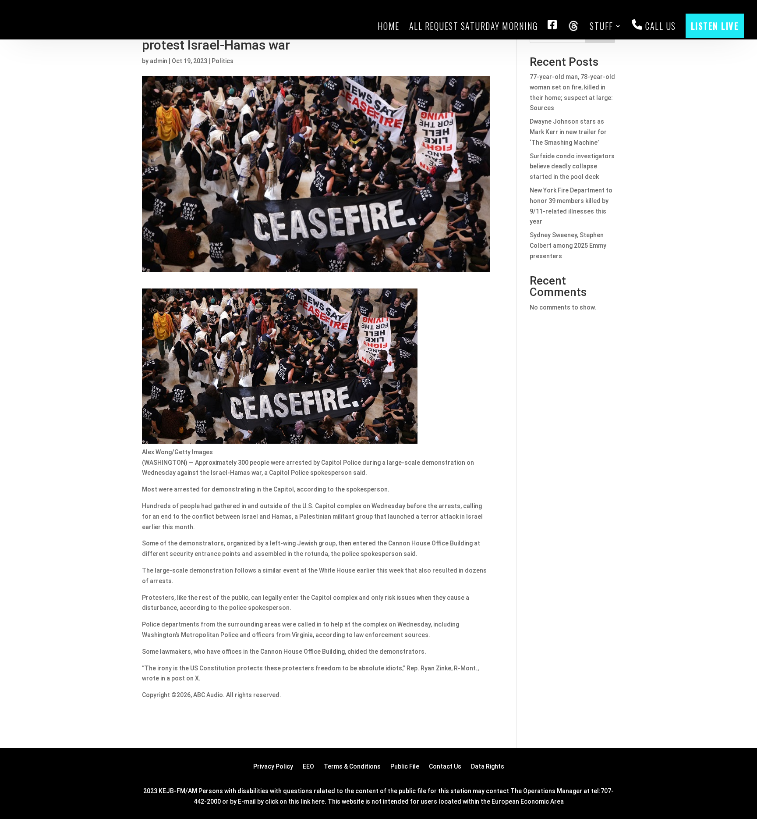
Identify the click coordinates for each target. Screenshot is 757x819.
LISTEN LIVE (715, 25)
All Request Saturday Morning (473, 25)
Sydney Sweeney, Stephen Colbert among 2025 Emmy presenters (568, 245)
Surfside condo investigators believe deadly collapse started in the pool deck (572, 167)
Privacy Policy (273, 766)
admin (158, 60)
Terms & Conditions (352, 766)
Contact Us (445, 766)
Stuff (601, 25)
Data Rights (487, 766)
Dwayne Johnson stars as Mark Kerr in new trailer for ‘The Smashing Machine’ (568, 132)
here (318, 801)
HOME (389, 25)
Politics (222, 60)
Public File (404, 766)
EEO (308, 766)
